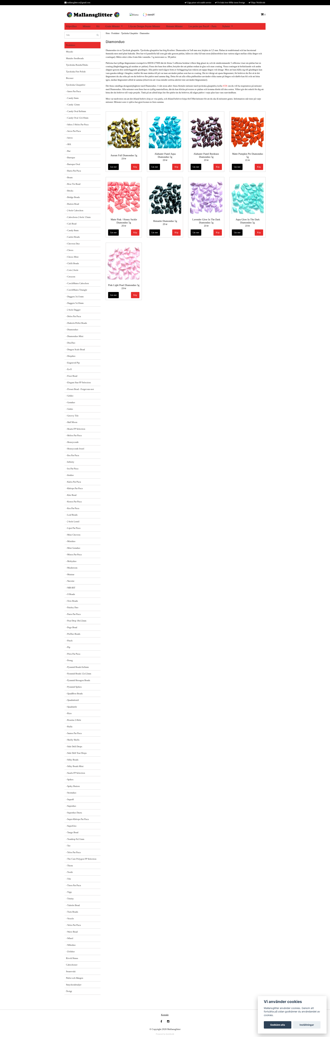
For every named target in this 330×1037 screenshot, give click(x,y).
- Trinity (70, 898)
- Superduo (71, 806)
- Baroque (70, 157)
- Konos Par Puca (74, 501)
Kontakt (165, 1014)
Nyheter (226, 26)
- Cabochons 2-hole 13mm (78, 217)
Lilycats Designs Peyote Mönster (144, 26)
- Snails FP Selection (75, 773)
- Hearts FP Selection (75, 429)
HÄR (225, 86)
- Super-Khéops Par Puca (77, 819)
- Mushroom (71, 567)
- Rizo (69, 713)
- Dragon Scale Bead (75, 349)
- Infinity (70, 462)
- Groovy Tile (72, 415)
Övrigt (69, 991)
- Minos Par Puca (74, 554)
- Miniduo (70, 541)
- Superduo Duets (74, 812)
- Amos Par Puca (73, 91)
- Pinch (69, 640)
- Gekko (69, 395)
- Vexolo (70, 918)
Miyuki (69, 51)
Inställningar (307, 1024)
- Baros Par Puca (73, 170)
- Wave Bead (72, 931)
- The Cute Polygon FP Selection (81, 859)
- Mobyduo (71, 561)
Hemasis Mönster (174, 26)
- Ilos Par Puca (72, 455)
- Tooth (69, 872)
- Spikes (69, 779)
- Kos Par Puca (72, 508)
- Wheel (69, 938)
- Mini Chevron (73, 534)
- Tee (68, 845)
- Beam (69, 177)
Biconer (69, 78)
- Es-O (69, 369)
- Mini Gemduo (73, 548)
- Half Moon (71, 422)
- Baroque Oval (73, 164)
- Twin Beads (72, 912)
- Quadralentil (72, 700)
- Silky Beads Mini (75, 766)
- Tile (68, 879)
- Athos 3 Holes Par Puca (77, 124)
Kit (98, 26)
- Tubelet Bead (73, 905)
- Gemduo (70, 402)
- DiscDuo (70, 342)
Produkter (70, 45)
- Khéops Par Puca (74, 488)
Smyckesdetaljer (73, 984)
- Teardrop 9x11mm (75, 839)
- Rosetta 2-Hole (73, 720)
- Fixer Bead (71, 376)
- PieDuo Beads (73, 634)
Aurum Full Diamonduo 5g (124, 155)
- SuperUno (71, 826)
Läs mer (113, 167)
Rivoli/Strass (72, 958)
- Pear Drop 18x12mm (76, 620)
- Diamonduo (72, 329)
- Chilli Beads (72, 263)
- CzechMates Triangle (76, 290)
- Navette (70, 581)
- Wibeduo (71, 945)
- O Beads (70, 594)
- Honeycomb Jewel (75, 448)
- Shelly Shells (72, 739)
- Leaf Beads (72, 515)
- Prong (69, 660)
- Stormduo (71, 792)
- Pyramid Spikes (74, 687)
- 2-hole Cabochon (74, 210)
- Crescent (70, 276)
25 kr (124, 226)
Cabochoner (71, 964)
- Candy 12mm (73, 104)
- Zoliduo (70, 951)
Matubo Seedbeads (75, 58)
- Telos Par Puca (73, 852)
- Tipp (69, 892)
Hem (108, 33)
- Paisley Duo (72, 607)
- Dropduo (70, 356)
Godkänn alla (277, 1024)
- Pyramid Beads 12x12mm (78, 673)
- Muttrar (70, 574)
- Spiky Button (73, 786)
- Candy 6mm (72, 98)
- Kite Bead (71, 495)
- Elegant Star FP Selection (78, 382)
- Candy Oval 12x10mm (77, 118)
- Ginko (69, 409)
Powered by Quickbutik (165, 1034)
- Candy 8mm (72, 230)
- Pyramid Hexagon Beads (78, 680)
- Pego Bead (71, 627)
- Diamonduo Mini (74, 336)
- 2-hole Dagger (73, 309)
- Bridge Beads (73, 197)
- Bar (68, 151)
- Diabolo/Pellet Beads (76, 323)
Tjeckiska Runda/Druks (77, 65)
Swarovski (71, 971)
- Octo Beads (72, 601)
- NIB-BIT (70, 587)
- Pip (68, 647)
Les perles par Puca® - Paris (202, 26)
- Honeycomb (72, 442)
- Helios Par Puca (74, 435)
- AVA (68, 144)
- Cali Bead (71, 223)
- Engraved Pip (73, 362)
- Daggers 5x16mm (75, 303)
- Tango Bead (72, 832)
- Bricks (69, 190)
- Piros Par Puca (73, 654)
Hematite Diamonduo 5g (165, 221)
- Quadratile (71, 706)
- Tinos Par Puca (73, 885)
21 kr (247, 160)
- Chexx (69, 250)
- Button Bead (72, 204)
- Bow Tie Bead (73, 184)
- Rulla (69, 726)
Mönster (87, 26)
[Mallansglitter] (93, 14)
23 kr (124, 158)
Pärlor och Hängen (74, 978)
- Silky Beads (72, 759)
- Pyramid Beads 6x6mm (77, 667)
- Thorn (69, 865)
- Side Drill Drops (74, 746)
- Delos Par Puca (73, 316)
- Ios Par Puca (72, 468)
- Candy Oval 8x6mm (76, 111)
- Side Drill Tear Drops (76, 753)
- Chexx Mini (72, 257)
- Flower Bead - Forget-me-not (80, 389)
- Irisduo (70, 475)
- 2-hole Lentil (72, 521)
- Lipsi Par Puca (73, 528)
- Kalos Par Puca (73, 482)
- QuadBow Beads (74, 693)
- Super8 (70, 799)
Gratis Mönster (112, 26)
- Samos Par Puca (74, 733)
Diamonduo (144, 33)
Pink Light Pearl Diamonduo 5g (123, 285)
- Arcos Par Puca (73, 131)
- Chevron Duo (73, 243)
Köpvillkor (71, 26)
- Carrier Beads (73, 237)
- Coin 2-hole (72, 270)
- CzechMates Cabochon (77, 283)
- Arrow (69, 137)
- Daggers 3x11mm (75, 296)
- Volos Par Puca (73, 925)
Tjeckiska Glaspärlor (75, 85)
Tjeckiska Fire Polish (76, 71)
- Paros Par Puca (73, 614)
